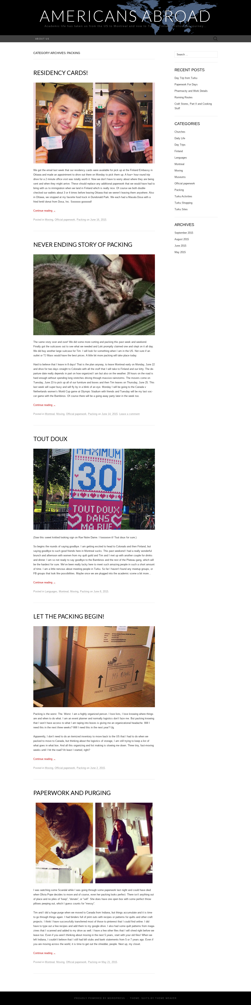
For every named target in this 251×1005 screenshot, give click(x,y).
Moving (49, 219)
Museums (180, 177)
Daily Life (180, 138)
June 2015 (180, 245)
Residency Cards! (60, 72)
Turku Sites (181, 209)
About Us (42, 38)
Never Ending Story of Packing (82, 244)
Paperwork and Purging (72, 792)
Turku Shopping (183, 202)
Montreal (50, 413)
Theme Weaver (166, 998)
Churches (180, 131)
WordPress (116, 998)
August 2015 (182, 239)
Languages (51, 591)
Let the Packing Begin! (68, 616)
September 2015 (184, 232)
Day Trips (180, 144)
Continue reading (44, 210)
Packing (81, 219)
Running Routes (184, 97)
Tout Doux (50, 438)
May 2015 (180, 252)
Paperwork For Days (186, 84)
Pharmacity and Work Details (191, 90)
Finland (179, 151)
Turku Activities (183, 196)
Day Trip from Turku (186, 78)
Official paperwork (65, 219)
